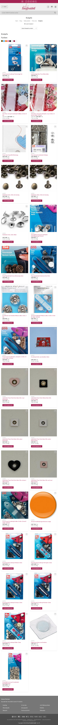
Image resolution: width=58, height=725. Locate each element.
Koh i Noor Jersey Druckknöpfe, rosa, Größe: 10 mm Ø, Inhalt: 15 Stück (43, 114)
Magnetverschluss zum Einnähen (39, 642)
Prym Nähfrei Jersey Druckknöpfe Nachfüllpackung (10, 683)
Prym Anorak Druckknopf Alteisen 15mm (12, 562)
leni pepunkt (24, 707)
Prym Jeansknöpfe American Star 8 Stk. (40, 276)
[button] (22, 1)
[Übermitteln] (55, 12)
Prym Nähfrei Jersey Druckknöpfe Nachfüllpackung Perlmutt (39, 235)
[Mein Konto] (48, 7)
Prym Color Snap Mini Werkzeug (10, 155)
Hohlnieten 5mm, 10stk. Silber (9, 234)
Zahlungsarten (46, 719)
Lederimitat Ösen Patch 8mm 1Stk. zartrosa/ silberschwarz (41, 481)
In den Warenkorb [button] (8, 79)
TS (39, 723)
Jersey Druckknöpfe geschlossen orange (41, 521)
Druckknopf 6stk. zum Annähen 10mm (40, 357)
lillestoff (5, 710)
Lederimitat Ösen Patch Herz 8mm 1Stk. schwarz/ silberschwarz (14, 481)
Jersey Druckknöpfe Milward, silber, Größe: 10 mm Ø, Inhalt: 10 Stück (43, 316)
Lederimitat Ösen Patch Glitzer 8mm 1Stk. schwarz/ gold (41, 398)
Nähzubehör (27, 21)
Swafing (5, 705)
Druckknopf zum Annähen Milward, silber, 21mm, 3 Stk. (14, 316)
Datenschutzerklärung (29, 720)
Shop (21, 21)
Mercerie (34, 21)
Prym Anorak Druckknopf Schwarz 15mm (12, 602)
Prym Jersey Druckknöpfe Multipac (39, 155)
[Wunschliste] (52, 7)
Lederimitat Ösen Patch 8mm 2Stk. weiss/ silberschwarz (41, 439)
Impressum (30, 719)
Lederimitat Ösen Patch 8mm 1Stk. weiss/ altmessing (12, 439)
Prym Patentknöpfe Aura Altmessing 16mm (12, 276)
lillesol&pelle (6, 707)
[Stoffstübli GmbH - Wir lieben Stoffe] (28, 7)
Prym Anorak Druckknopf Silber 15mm (11, 642)
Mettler (42, 707)
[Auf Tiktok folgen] (31, 1)
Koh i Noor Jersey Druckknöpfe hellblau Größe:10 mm (14, 114)
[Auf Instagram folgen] (28, 1)
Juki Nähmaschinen (45, 705)
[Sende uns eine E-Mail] (33, 1)
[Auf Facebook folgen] (26, 1)
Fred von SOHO (25, 710)
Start (16, 21)
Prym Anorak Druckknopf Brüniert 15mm (41, 602)
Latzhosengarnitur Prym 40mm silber (40, 74)
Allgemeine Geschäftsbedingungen (16, 719)
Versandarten (37, 719)
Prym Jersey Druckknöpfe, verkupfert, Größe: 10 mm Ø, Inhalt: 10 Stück (14, 357)
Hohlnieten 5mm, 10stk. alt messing (10, 195)
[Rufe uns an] (36, 1)
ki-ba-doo (24, 705)
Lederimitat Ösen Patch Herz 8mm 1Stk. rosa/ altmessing (13, 398)
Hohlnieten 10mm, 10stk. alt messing (39, 195)
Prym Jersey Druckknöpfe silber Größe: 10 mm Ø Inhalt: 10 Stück (14, 522)
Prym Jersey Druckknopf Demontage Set (12, 74)
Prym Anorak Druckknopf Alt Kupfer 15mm (41, 562)
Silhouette (42, 710)
